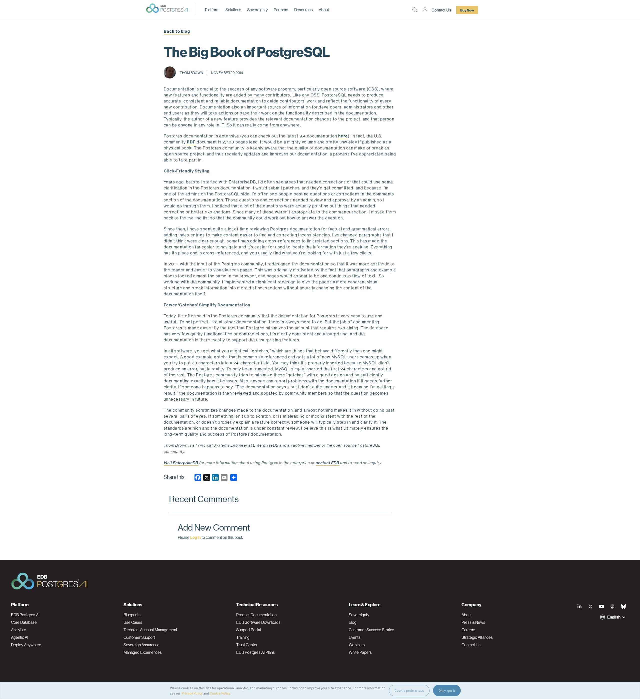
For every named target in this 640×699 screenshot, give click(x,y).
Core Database (24, 622)
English (613, 617)
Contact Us (441, 10)
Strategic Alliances (477, 637)
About (324, 9)
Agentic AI (19, 637)
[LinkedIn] (580, 607)
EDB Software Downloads (258, 622)
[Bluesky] (623, 607)
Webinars (357, 645)
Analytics (18, 630)
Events (354, 637)
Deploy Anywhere (26, 645)
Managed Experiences (143, 652)
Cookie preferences (409, 690)
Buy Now (467, 10)
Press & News (473, 622)
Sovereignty (257, 9)
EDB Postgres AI (25, 615)
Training (243, 637)
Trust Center (247, 645)
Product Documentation (256, 615)
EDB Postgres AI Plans (255, 652)
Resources (303, 9)
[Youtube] (601, 607)
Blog (352, 622)
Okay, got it (446, 690)
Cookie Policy (220, 693)
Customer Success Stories (371, 630)
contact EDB (328, 463)
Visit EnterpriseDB (181, 463)
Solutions (233, 9)
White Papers (360, 652)
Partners (281, 9)
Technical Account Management (150, 630)
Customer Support (139, 637)
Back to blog (177, 31)
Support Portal (248, 630)
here (343, 135)
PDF (191, 141)
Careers (468, 630)
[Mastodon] (612, 607)
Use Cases (133, 622)
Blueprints (132, 615)
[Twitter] (590, 607)
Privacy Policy (192, 693)
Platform (212, 9)
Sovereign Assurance (142, 645)
